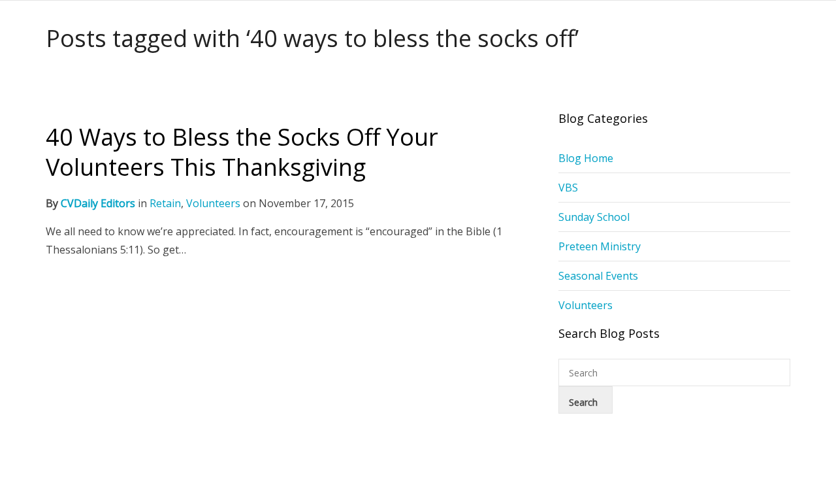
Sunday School (594, 217)
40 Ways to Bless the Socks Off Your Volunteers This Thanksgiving (242, 152)
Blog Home (585, 158)
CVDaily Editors (98, 203)
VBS (568, 187)
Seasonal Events (598, 276)
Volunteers (213, 203)
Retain (165, 203)
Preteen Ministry (599, 246)
